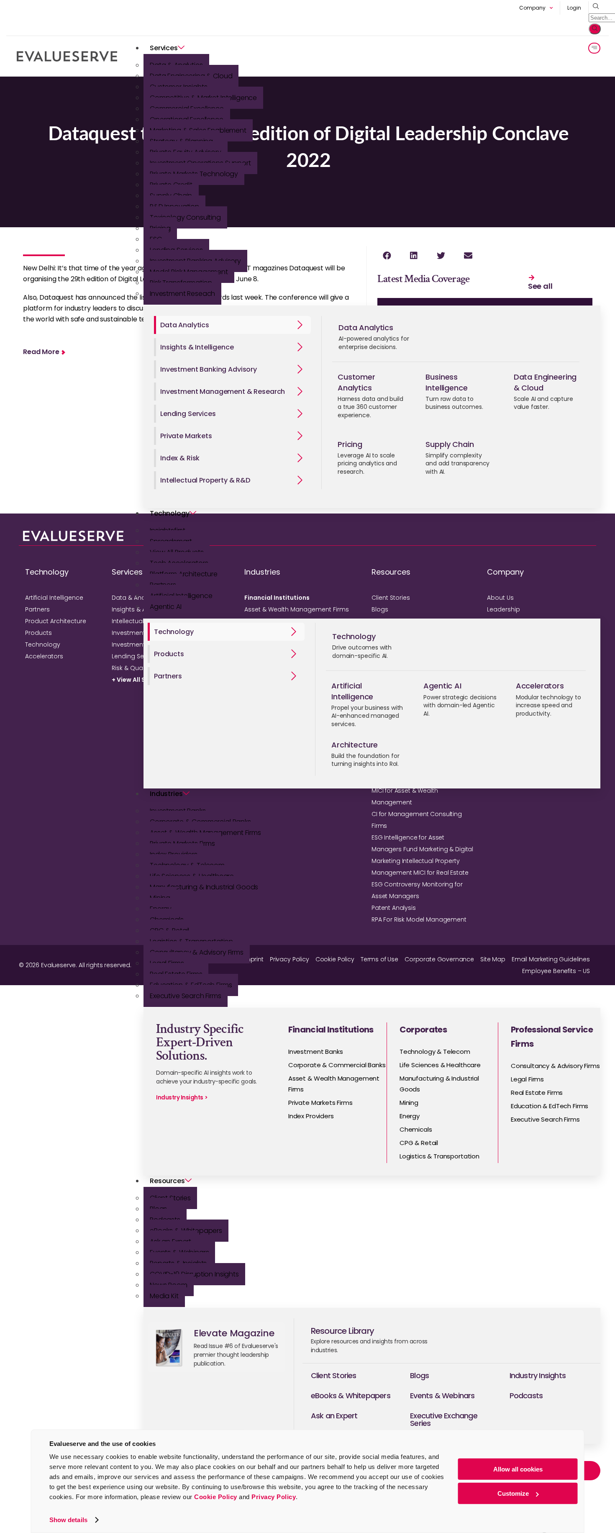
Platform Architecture (184, 574)
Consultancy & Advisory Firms (196, 952)
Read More (41, 352)
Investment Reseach (182, 293)
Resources (167, 1181)
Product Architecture (55, 621)
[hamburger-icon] (594, 48)
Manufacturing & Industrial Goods (204, 887)
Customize (513, 1493)
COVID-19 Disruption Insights (194, 1274)
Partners (37, 609)
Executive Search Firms (185, 996)
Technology (170, 513)
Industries (166, 794)
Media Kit (164, 1296)
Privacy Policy (273, 1496)
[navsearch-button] (594, 6)
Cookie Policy (215, 1496)
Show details (68, 1519)
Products (38, 633)
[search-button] (595, 28)
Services (164, 48)
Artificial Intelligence (54, 597)
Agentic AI (166, 606)
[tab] (232, 325)
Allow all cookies (518, 1469)
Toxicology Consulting (185, 217)
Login (574, 7)
